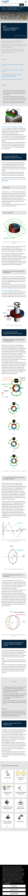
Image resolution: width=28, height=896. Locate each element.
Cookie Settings (14, 885)
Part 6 (8, 737)
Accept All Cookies (14, 893)
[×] (25, 866)
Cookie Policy (7, 883)
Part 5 (10, 191)
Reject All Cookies (13, 889)
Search (21, 4)
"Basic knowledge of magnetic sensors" (14, 179)
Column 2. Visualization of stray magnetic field (12, 79)
